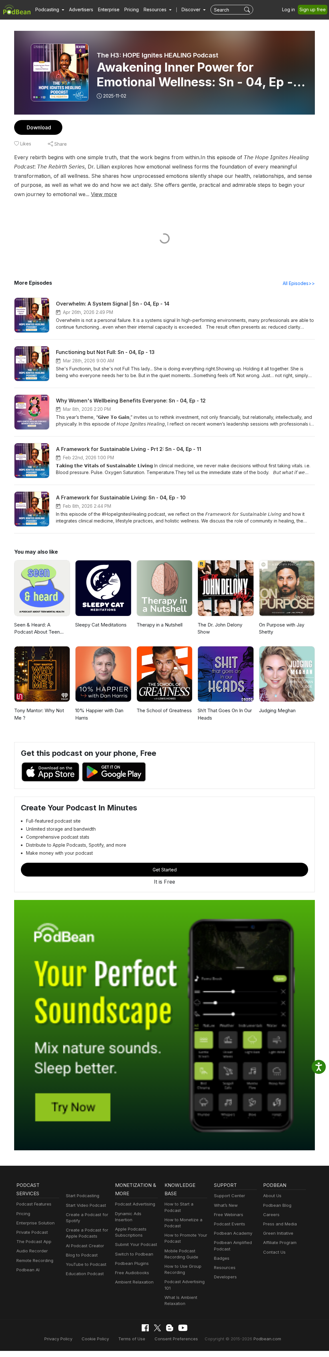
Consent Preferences (176, 1338)
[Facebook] (145, 1327)
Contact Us (274, 1252)
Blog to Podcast (82, 1255)
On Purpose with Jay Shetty (281, 628)
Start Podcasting (82, 1195)
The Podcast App (33, 1241)
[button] (49, 9)
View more (104, 194)
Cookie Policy (95, 1338)
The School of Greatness (164, 710)
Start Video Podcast (86, 1205)
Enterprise (109, 9)
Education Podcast (85, 1273)
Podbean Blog (277, 1205)
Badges (221, 1258)
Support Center (229, 1195)
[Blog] (169, 1327)
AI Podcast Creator (85, 1245)
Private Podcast (32, 1232)
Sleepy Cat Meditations (101, 625)
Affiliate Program (280, 1242)
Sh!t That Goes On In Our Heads (225, 714)
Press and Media (280, 1223)
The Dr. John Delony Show (220, 628)
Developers (225, 1276)
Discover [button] (192, 9)
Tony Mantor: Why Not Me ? (39, 714)
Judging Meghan (277, 710)
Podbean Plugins (132, 1263)
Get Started (165, 869)
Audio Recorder (32, 1250)
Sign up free (312, 9)
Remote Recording (34, 1260)
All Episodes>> (299, 283)
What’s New (226, 1205)
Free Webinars (228, 1214)
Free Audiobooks (132, 1272)
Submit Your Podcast (136, 1244)
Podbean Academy (233, 1233)
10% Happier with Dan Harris (99, 714)
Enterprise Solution (35, 1222)
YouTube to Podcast (86, 1264)
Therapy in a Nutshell (159, 625)
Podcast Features (33, 1203)
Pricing (131, 9)
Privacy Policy (58, 1338)
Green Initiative (278, 1233)
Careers (271, 1214)
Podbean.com (267, 1338)
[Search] (248, 9)
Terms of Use (131, 1338)
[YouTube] (182, 1328)
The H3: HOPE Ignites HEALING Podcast (157, 55)
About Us (272, 1195)
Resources (225, 1267)
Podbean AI (28, 1269)
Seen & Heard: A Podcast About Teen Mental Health (37, 629)
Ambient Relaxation (134, 1281)
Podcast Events (229, 1223)
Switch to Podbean (134, 1254)
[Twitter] (157, 1328)
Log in (288, 9)
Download (39, 127)
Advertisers (81, 9)
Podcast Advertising (135, 1203)
